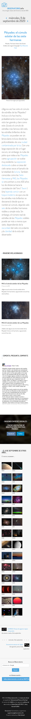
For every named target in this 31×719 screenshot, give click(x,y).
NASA (12, 702)
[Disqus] (15, 383)
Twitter (20, 434)
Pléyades (5, 135)
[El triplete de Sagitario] (7, 567)
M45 (14, 178)
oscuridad (6, 227)
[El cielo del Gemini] (17, 567)
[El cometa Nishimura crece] (17, 466)
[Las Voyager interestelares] (7, 477)
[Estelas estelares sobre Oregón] (17, 533)
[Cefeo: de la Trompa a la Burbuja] (7, 533)
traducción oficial (24, 698)
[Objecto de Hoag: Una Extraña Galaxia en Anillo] (7, 578)
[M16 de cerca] (17, 477)
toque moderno (8, 194)
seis (3, 208)
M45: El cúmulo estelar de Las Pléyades (15, 323)
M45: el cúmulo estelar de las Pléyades (15, 283)
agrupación (12, 158)
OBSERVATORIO (13, 8)
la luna (17, 171)
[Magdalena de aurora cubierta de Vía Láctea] (17, 510)
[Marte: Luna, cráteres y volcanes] (7, 466)
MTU (22, 704)
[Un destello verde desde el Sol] (17, 600)
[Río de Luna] (17, 555)
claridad (8, 231)
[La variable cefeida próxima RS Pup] (7, 522)
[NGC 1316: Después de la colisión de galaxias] (7, 510)
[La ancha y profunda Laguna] (17, 499)
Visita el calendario (8, 456)
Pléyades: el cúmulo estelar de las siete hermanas (15, 36)
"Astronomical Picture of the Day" (19, 700)
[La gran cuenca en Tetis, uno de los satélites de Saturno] (17, 544)
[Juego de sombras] (7, 555)
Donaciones (8, 711)
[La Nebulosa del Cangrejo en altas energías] (7, 612)
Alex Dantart (21, 715)
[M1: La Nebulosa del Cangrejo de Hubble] (17, 488)
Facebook (11, 434)
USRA (17, 706)
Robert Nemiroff (16, 704)
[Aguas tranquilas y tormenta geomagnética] (7, 499)
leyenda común (12, 191)
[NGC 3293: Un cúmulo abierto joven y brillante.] (17, 578)
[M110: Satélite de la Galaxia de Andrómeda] (7, 544)
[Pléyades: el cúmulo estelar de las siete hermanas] (7, 488)
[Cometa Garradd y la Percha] (17, 522)
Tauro (24, 188)
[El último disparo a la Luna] (17, 612)
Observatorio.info (12, 698)
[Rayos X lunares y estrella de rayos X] (7, 589)
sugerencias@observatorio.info (15, 713)
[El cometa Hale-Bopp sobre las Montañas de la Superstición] (17, 589)
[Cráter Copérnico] (7, 600)
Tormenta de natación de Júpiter (14, 644)
